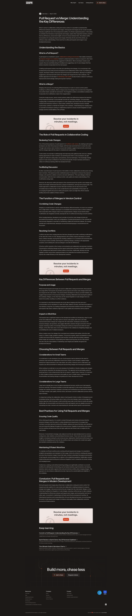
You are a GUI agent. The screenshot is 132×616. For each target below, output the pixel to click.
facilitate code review (72, 144)
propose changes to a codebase (49, 59)
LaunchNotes (104, 612)
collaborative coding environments (69, 56)
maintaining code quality (65, 76)
